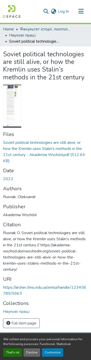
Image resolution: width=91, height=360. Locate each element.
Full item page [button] (23, 323)
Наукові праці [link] (22, 35)
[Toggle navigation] (81, 11)
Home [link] (8, 29)
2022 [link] (8, 179)
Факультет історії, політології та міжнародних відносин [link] (45, 29)
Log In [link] (63, 11)
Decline (31, 352)
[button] (11, 11)
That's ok (12, 352)
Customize (52, 352)
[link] (45, 152)
